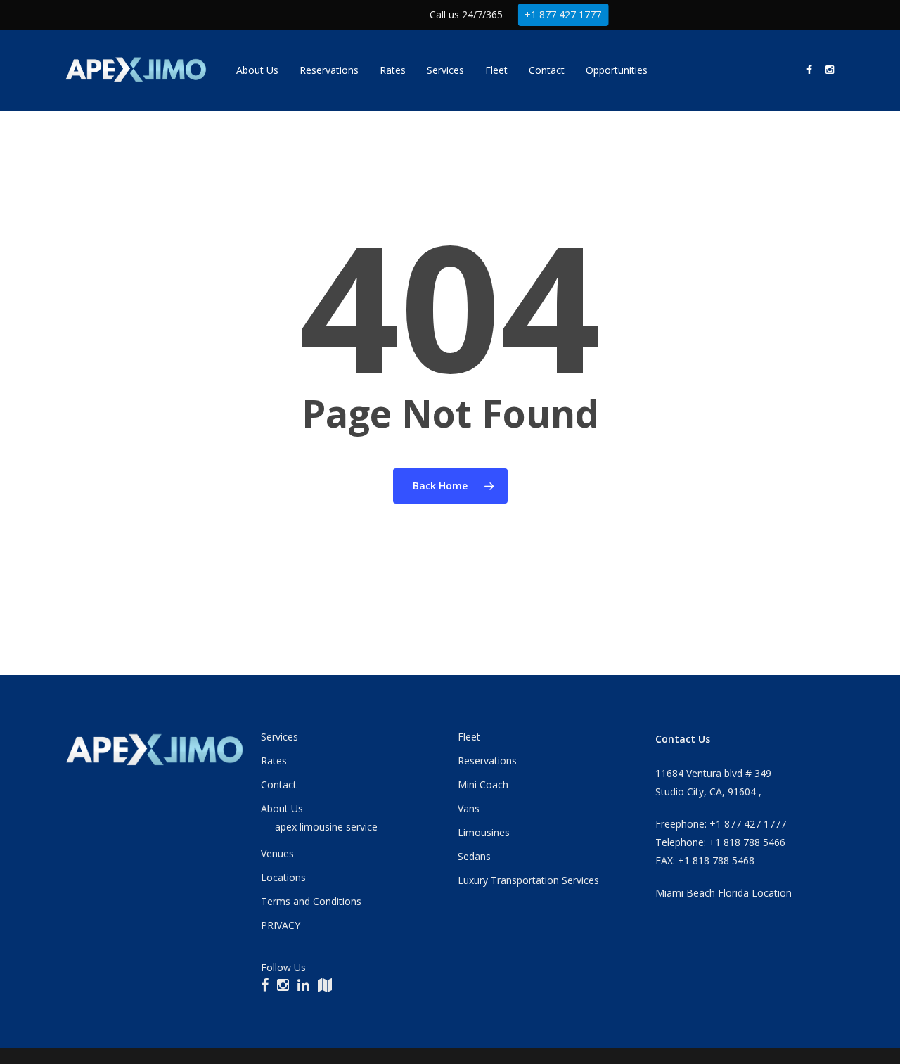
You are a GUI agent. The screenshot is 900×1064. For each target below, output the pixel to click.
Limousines (484, 832)
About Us (282, 808)
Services (279, 736)
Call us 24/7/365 (466, 14)
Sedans (474, 856)
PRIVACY (280, 925)
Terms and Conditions (311, 901)
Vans (469, 808)
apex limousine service (326, 826)
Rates (274, 760)
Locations (283, 877)
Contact (279, 784)
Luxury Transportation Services (528, 880)
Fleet (469, 736)
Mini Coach (483, 784)
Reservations (487, 760)
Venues (277, 853)
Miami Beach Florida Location (723, 892)
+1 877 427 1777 (563, 14)
